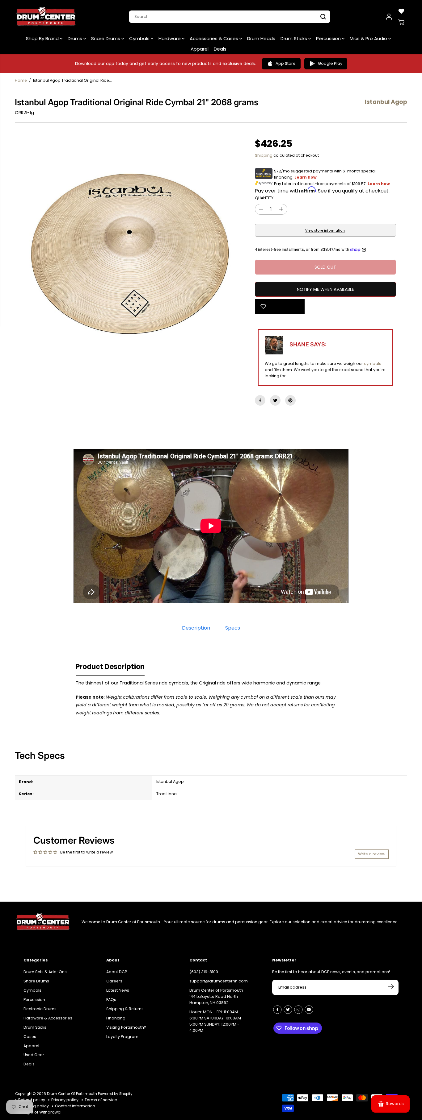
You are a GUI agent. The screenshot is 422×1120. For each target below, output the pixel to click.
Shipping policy (33, 1106)
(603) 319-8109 (203, 971)
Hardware (170, 38)
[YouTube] (309, 1009)
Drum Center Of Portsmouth (72, 1093)
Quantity (264, 197)
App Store (286, 63)
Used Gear (33, 1054)
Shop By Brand (43, 38)
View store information (325, 230)
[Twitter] (275, 400)
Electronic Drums (40, 1008)
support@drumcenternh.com (218, 981)
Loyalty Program (122, 1036)
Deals (220, 49)
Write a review (371, 854)
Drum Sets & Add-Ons (45, 971)
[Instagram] (298, 1009)
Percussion (329, 38)
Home (21, 80)
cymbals (372, 363)
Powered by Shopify (115, 1093)
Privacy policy (64, 1099)
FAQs (111, 999)
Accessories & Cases (214, 38)
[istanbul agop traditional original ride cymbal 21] (129, 254)
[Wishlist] (401, 11)
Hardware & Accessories (47, 1018)
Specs (232, 627)
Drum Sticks (294, 38)
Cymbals (140, 38)
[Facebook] (260, 400)
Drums (75, 38)
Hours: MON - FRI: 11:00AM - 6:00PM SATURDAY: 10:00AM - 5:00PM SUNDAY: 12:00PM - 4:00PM (216, 1021)
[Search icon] (323, 16)
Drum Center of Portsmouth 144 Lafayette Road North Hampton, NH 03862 (216, 996)
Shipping (263, 155)
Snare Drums (106, 38)
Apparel (200, 49)
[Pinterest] (290, 400)
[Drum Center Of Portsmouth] (46, 16)
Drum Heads (261, 38)
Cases (29, 1036)
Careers (114, 981)
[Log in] (389, 16)
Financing (115, 1018)
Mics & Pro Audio (369, 38)
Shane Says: (308, 344)
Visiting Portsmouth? (126, 1027)
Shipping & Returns (125, 1008)
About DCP (116, 971)
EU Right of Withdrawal (39, 1112)
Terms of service (101, 1099)
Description (196, 627)
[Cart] (401, 22)
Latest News (117, 990)
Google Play (330, 63)
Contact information (75, 1106)
